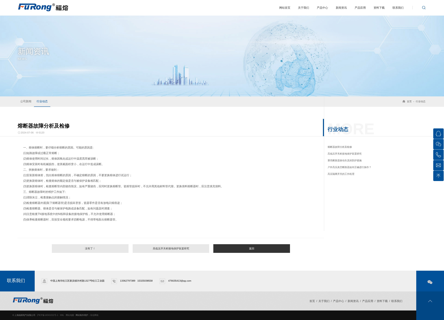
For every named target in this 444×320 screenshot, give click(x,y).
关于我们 (303, 7)
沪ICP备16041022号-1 (47, 315)
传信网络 (94, 315)
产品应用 (360, 7)
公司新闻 (25, 101)
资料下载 (379, 7)
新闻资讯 (341, 7)
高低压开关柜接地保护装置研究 (171, 248)
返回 (251, 248)
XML (62, 315)
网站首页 (284, 7)
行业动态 (42, 101)
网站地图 (70, 315)
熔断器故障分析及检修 (340, 147)
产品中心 (322, 7)
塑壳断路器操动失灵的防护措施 (345, 160)
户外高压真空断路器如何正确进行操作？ (349, 167)
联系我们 (398, 7)
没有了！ (90, 248)
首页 (409, 101)
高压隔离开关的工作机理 (341, 174)
